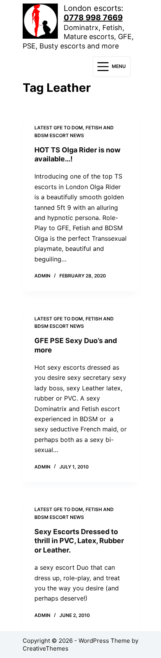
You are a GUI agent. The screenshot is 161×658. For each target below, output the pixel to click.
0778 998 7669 (93, 17)
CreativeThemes (45, 648)
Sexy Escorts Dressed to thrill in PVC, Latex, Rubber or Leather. (79, 540)
